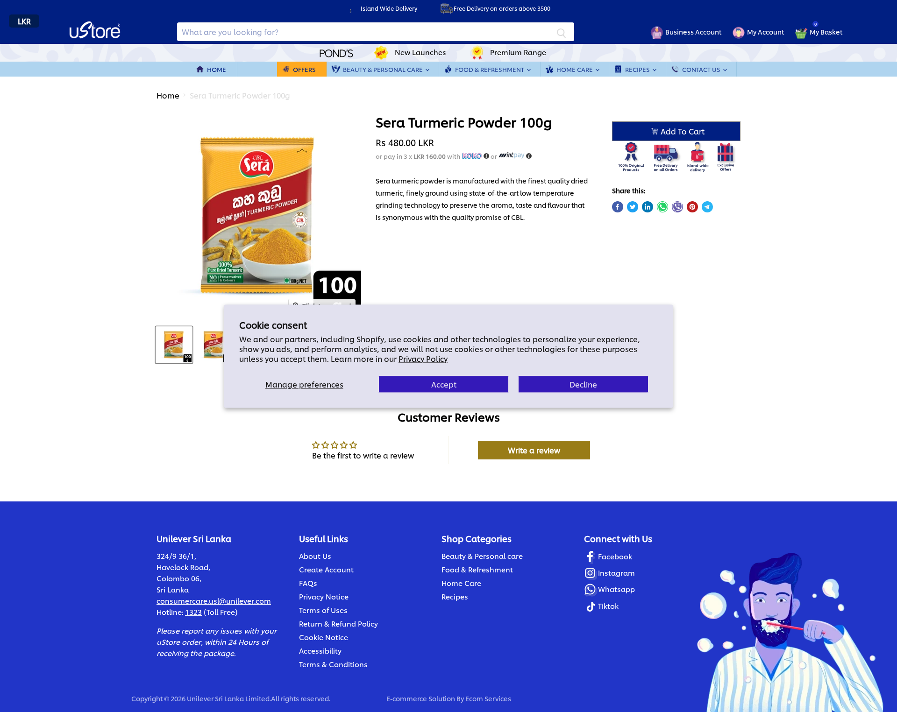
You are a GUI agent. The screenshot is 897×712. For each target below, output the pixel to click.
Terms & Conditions (333, 664)
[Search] (561, 31)
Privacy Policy (423, 358)
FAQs (308, 583)
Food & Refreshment (490, 69)
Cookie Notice (323, 637)
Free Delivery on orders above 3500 (502, 8)
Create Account (326, 569)
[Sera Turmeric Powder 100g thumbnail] (174, 344)
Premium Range (518, 52)
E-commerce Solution (420, 698)
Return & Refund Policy (338, 623)
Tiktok (608, 606)
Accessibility (320, 651)
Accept (443, 384)
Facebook (615, 556)
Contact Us (702, 69)
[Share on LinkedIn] (647, 206)
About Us (315, 556)
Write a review (534, 449)
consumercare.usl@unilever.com (214, 601)
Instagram (616, 573)
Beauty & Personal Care (383, 69)
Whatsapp (616, 589)
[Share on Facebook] (617, 206)
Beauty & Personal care (482, 556)
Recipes (638, 69)
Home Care (575, 69)
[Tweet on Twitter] (632, 206)
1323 (193, 612)
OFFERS (304, 69)
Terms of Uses (323, 610)
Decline (583, 384)
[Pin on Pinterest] (692, 206)
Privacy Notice (324, 596)
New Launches (420, 52)
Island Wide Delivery (389, 8)
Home (216, 69)
